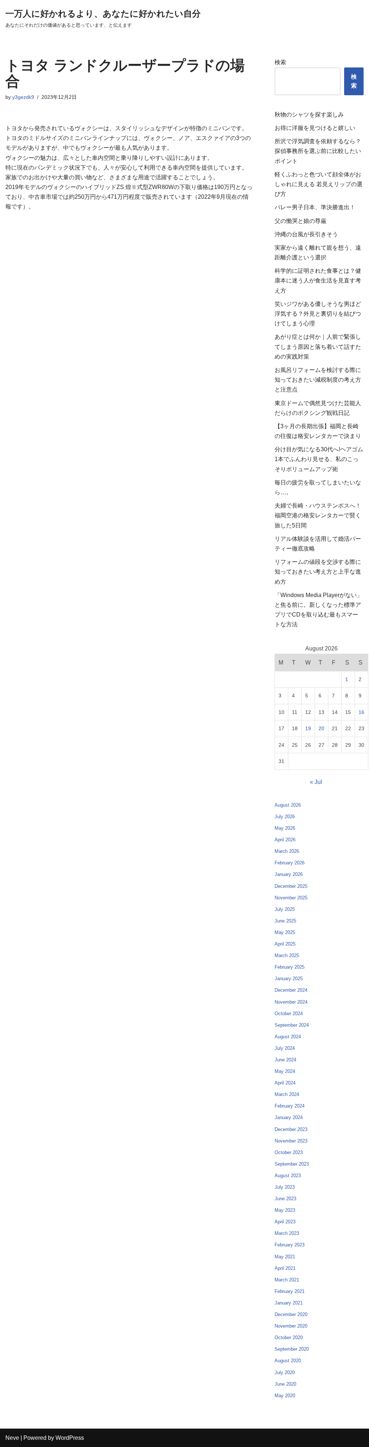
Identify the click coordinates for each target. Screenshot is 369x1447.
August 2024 (288, 1036)
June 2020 (285, 1384)
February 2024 (289, 1106)
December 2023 (291, 1129)
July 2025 (285, 909)
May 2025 (285, 932)
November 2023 (291, 1141)
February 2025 (289, 967)
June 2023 (285, 1198)
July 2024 (285, 1048)
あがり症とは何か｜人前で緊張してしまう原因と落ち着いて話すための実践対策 (318, 346)
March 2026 (287, 851)
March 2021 (287, 1279)
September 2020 (292, 1349)
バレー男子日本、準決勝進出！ (315, 207)
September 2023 (292, 1164)
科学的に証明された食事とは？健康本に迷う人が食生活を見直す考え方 (318, 280)
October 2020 (289, 1337)
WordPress (69, 1438)
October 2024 (289, 1013)
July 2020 (285, 1372)
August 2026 (288, 805)
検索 (280, 62)
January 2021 (289, 1303)
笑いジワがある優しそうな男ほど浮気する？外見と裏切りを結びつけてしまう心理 (318, 313)
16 (361, 712)
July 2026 (285, 816)
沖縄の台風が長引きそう (306, 234)
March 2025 (287, 955)
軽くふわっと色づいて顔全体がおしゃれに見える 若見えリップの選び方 (319, 184)
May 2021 (285, 1256)
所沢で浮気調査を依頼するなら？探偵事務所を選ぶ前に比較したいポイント (318, 151)
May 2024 (285, 1071)
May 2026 (285, 828)
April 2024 (285, 1083)
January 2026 (289, 874)
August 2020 (288, 1360)
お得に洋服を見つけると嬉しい (315, 128)
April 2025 (285, 944)
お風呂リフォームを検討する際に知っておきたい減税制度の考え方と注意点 (318, 380)
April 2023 (285, 1221)
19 (308, 728)
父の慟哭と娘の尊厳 (300, 221)
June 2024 (285, 1059)
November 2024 (291, 1002)
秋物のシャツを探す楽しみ (309, 114)
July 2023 (285, 1187)
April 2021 (285, 1268)
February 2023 (289, 1245)
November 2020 (291, 1326)
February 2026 (289, 862)
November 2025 (291, 897)
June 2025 (285, 921)
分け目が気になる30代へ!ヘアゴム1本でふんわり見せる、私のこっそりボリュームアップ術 (319, 459)
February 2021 (289, 1291)
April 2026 (285, 839)
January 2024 (289, 1117)
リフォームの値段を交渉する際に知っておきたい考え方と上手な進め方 (318, 571)
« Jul (316, 782)
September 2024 (292, 1025)
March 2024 (287, 1094)
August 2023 (288, 1175)
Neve (12, 1438)
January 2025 (289, 978)
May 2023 (285, 1210)
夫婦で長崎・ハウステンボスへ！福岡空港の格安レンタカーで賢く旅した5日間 (318, 515)
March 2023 (287, 1233)
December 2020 (291, 1314)
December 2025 (291, 886)
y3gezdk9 (23, 97)
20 (321, 728)
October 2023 (289, 1152)
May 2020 (285, 1395)
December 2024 (291, 990)
